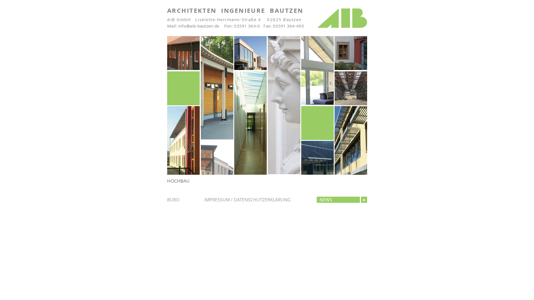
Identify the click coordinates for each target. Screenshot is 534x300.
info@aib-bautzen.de (198, 26)
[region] (183, 53)
